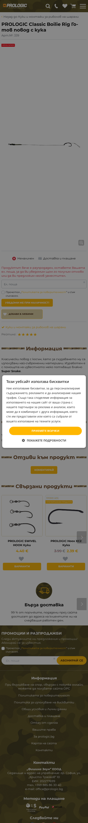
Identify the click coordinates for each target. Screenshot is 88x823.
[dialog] (44, 411)
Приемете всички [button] (45, 431)
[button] (44, 440)
